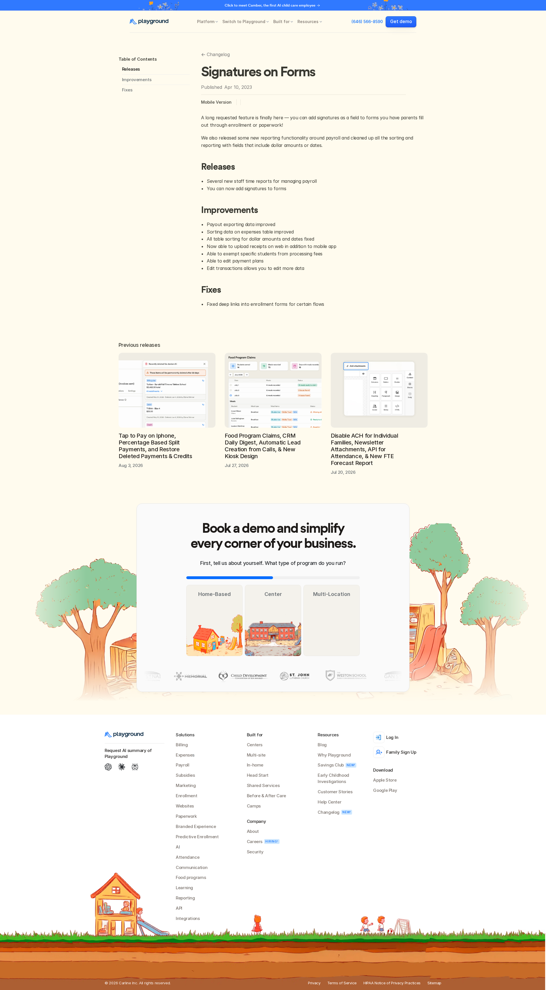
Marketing (186, 785)
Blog (322, 744)
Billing (182, 744)
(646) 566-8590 (367, 21)
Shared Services (263, 785)
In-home (255, 765)
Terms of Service (342, 983)
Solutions (185, 734)
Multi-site (256, 755)
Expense (184, 755)
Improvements (137, 79)
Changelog (329, 812)
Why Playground (334, 755)
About (253, 831)
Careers (254, 841)
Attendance (187, 857)
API (179, 908)
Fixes (127, 90)
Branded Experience (196, 826)
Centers (254, 744)
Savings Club (331, 765)
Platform (205, 21)
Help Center (329, 802)
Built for (281, 21)
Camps (254, 806)
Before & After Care (266, 795)
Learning (184, 887)
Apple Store (384, 780)
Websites (185, 806)
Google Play (385, 790)
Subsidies (185, 775)
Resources (307, 21)
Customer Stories (335, 791)
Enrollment (186, 795)
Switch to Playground (243, 21)
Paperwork (186, 816)
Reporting (185, 898)
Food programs (191, 877)
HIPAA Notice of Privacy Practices (392, 983)
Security (255, 851)
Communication (191, 867)
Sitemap (434, 983)
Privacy (314, 983)
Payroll (182, 765)
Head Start (257, 775)
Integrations (188, 918)
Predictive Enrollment (197, 836)
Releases (131, 69)
